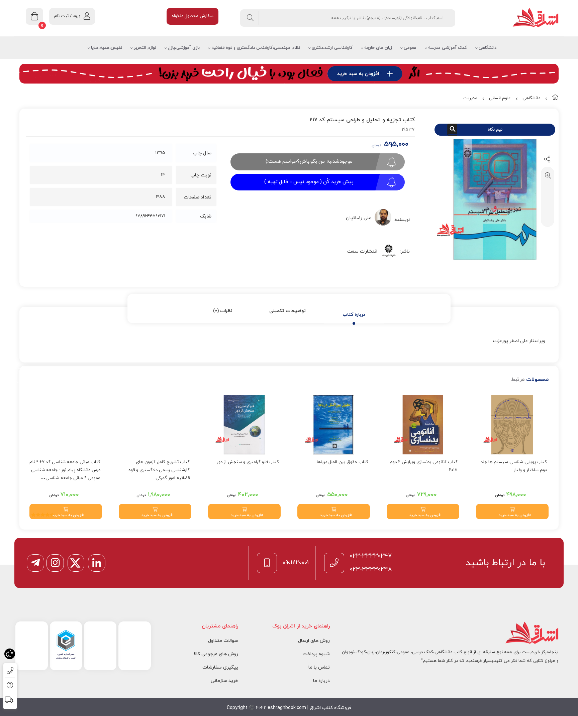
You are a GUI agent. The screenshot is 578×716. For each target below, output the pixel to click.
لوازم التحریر (145, 48)
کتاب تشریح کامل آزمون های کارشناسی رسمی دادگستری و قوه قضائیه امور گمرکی (159, 470)
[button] (512, 511)
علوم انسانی (500, 98)
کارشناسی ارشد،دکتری (332, 48)
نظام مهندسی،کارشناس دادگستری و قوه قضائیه (255, 48)
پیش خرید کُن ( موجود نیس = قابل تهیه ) (309, 181)
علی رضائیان (358, 218)
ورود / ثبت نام (67, 16)
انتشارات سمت (362, 251)
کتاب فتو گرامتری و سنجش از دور (248, 462)
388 (160, 197)
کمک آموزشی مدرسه (447, 48)
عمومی (410, 48)
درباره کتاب (354, 314)
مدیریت (470, 98)
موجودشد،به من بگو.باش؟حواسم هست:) (309, 161)
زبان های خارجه (378, 48)
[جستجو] (250, 18)
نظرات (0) (222, 311)
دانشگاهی (487, 48)
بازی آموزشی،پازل (184, 48)
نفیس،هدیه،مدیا (106, 48)
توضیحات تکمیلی (287, 311)
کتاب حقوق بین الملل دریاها (342, 462)
